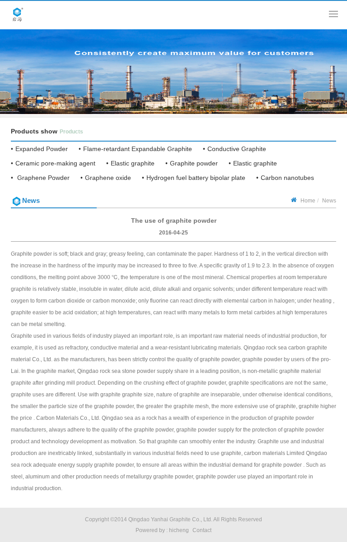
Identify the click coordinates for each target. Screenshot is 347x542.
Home (307, 201)
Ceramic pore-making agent (55, 163)
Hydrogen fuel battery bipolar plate (195, 177)
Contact (201, 530)
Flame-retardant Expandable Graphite (137, 148)
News (329, 201)
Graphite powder (194, 163)
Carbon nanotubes (287, 177)
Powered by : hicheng (162, 530)
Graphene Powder (42, 177)
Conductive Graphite (236, 148)
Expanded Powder (41, 148)
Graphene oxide (108, 177)
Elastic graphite (133, 163)
